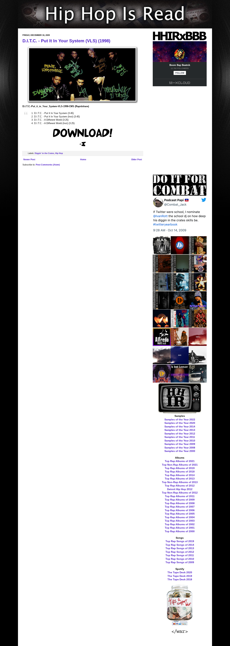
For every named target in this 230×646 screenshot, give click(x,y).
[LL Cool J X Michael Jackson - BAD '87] (180, 326)
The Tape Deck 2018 (179, 579)
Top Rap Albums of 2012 (180, 485)
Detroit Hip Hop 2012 (179, 489)
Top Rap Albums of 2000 (180, 531)
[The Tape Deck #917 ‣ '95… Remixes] (180, 271)
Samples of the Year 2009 (179, 444)
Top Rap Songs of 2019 (179, 541)
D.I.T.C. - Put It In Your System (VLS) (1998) (66, 40)
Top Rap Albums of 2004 (180, 517)
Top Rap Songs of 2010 (179, 558)
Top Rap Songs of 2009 (179, 562)
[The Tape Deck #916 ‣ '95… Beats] (198, 271)
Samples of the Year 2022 (179, 419)
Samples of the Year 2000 (179, 451)
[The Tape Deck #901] (180, 363)
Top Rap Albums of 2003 (180, 520)
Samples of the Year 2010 (179, 440)
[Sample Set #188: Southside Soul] (198, 381)
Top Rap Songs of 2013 (179, 548)
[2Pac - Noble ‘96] (162, 326)
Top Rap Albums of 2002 (180, 524)
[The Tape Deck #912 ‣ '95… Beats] (162, 308)
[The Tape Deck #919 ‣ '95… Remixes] (198, 253)
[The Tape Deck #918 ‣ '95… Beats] (162, 271)
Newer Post (29, 159)
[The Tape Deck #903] (198, 344)
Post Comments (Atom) (48, 164)
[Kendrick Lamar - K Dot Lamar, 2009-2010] (180, 381)
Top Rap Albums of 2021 (180, 461)
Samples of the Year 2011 (179, 437)
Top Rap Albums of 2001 (180, 527)
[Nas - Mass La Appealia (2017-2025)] (162, 253)
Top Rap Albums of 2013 (180, 478)
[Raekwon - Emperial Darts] (198, 308)
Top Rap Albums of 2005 (180, 513)
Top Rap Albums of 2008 (180, 503)
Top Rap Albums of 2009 (180, 499)
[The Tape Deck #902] (162, 363)
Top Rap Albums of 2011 (180, 496)
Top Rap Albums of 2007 (180, 506)
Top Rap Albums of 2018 (180, 471)
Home (83, 159)
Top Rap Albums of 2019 (180, 468)
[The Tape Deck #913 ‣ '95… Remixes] (198, 289)
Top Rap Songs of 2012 (179, 551)
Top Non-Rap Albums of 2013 (180, 482)
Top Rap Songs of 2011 (179, 555)
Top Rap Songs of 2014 (179, 544)
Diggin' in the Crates (44, 153)
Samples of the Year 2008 (179, 447)
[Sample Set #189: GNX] (198, 363)
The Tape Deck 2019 (179, 576)
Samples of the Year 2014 (179, 426)
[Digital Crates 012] (162, 381)
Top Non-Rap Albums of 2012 (180, 492)
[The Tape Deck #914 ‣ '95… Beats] (180, 289)
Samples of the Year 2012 (179, 433)
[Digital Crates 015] (180, 253)
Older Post (136, 159)
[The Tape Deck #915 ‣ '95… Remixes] (162, 289)
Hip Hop (59, 153)
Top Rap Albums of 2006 (180, 510)
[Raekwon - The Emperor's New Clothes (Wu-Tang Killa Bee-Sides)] (198, 326)
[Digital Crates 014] (180, 308)
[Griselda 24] (180, 344)
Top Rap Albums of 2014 (180, 475)
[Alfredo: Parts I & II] (162, 344)
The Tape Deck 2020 (179, 572)
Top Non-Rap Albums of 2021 (180, 464)
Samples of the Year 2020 (179, 422)
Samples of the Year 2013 (179, 430)
